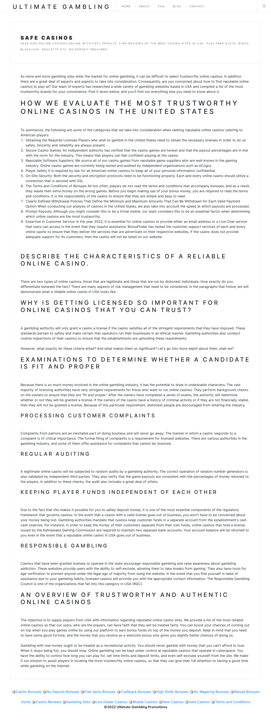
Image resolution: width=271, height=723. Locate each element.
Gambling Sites (78, 702)
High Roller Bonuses (172, 692)
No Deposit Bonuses (63, 692)
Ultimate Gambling (62, 6)
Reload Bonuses (247, 692)
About (144, 6)
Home (126, 6)
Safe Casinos (199, 702)
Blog (177, 6)
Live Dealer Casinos (111, 702)
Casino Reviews (48, 702)
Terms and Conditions (232, 702)
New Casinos (173, 702)
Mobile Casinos (145, 702)
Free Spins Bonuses (100, 692)
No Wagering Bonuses (211, 692)
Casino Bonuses (28, 692)
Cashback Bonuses (136, 692)
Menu (264, 6)
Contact (197, 6)
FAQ (161, 6)
